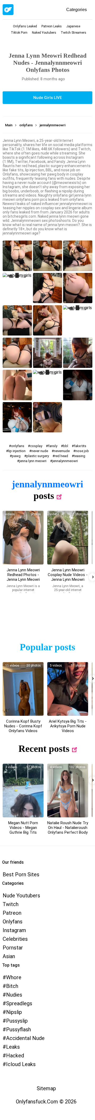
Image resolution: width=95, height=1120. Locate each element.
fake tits (80, 446)
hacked (15, 1055)
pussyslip (17, 1021)
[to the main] (8, 9)
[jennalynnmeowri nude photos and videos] (23, 537)
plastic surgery (37, 456)
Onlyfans (12, 921)
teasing (79, 456)
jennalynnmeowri (65, 461)
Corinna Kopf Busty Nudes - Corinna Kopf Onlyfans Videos (23, 726)
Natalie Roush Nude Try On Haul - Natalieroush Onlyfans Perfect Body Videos (67, 830)
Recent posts (43, 748)
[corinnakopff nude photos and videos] (23, 689)
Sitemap (46, 1088)
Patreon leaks (51, 26)
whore (13, 977)
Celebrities (15, 939)
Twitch (10, 904)
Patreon (12, 913)
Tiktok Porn (19, 32)
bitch (12, 986)
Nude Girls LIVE (47, 97)
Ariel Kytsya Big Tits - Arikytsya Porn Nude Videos (68, 726)
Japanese (73, 26)
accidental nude (25, 1038)
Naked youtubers (44, 32)
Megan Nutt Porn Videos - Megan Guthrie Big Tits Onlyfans (23, 830)
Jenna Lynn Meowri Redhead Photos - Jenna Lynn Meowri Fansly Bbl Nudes (23, 577)
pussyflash (18, 1029)
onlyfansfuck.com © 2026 (46, 1101)
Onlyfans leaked (25, 26)
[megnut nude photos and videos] (23, 790)
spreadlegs (19, 1003)
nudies (14, 995)
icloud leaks (21, 1064)
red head (61, 456)
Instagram (14, 930)
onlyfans (17, 446)
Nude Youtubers (21, 895)
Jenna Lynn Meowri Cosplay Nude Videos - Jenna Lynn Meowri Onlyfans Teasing (68, 577)
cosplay (36, 446)
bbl (65, 446)
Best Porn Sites (21, 874)
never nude (39, 451)
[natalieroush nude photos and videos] (67, 790)
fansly (52, 446)
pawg (16, 456)
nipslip (14, 1012)
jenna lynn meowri (32, 461)
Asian (9, 956)
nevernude (62, 451)
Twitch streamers (73, 32)
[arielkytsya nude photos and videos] (67, 689)
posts (44, 496)
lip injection (17, 451)
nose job (82, 451)
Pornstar (13, 947)
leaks (13, 1047)
